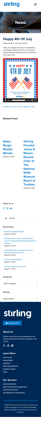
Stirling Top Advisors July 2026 (15, 266)
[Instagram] (7, 208)
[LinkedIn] (11, 208)
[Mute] (32, 100)
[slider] (19, 100)
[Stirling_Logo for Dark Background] (17, 310)
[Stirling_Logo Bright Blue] (11, 2)
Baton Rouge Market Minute (7, 147)
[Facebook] (4, 208)
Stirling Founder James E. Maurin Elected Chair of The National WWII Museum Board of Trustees (29, 163)
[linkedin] (12, 346)
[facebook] (4, 346)
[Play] (6, 100)
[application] (20, 80)
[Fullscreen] (35, 100)
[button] (20, 80)
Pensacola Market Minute (13, 260)
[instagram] (8, 346)
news (33, 107)
